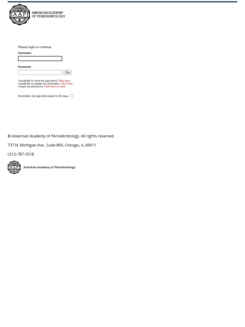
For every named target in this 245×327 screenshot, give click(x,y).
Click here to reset (54, 86)
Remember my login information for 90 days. (43, 96)
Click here (64, 80)
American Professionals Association (58, 14)
